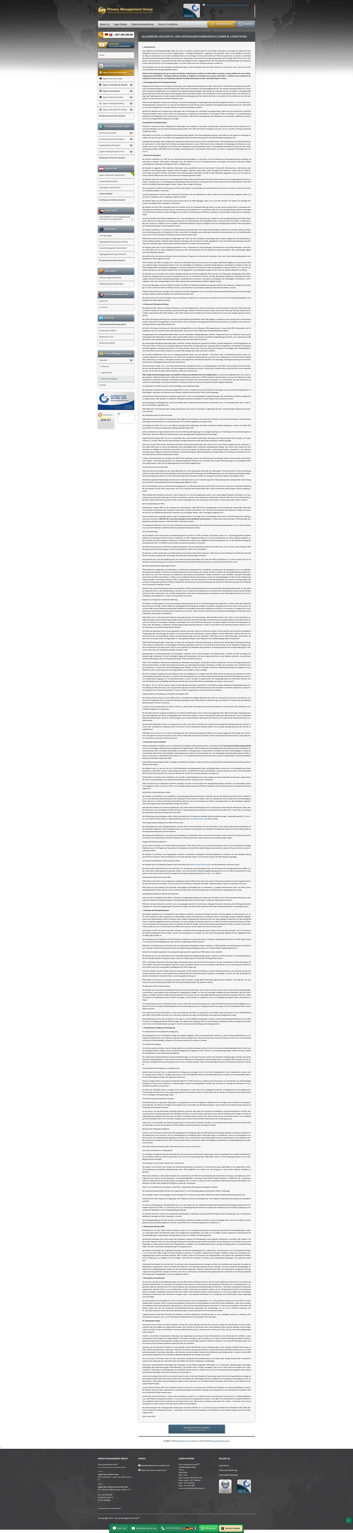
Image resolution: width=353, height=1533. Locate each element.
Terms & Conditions (168, 24)
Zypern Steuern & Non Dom (114, 73)
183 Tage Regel (105, 236)
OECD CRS (103, 301)
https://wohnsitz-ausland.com (153, 1470)
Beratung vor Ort (106, 337)
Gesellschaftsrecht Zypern (109, 145)
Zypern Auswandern (111, 91)
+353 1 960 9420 (194, 1480)
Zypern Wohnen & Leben (113, 97)
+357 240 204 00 (106, 1495)
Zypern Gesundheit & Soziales (115, 110)
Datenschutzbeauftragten (202, 865)
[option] (208, 10)
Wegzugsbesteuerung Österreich (112, 254)
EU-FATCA (103, 307)
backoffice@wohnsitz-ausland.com (155, 1466)
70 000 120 (109, 1497)
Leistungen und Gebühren (110, 188)
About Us (104, 24)
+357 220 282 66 (189, 1483)
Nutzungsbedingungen (228, 1475)
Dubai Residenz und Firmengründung (114, 218)
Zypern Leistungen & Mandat (115, 85)
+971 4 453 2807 (189, 1486)
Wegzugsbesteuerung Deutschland (113, 242)
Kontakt (248, 24)
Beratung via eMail (107, 343)
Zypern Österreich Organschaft (112, 175)
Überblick (103, 360)
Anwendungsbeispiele (108, 181)
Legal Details (120, 24)
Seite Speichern (224, 24)
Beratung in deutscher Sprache (112, 116)
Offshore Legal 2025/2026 (110, 278)
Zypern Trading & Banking (113, 104)
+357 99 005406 (105, 1500)
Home (101, 55)
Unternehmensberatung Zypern (112, 324)
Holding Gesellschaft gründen (111, 284)
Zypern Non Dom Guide (112, 79)
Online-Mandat (105, 194)
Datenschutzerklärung (142, 24)
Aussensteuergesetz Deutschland (113, 248)
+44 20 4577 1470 (196, 1478)
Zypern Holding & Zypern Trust (111, 152)
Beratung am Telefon (107, 331)
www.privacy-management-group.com (192, 1488)
